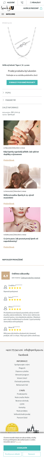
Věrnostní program (22, 375)
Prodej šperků (22, 394)
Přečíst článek (9, 160)
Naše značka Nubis (22, 397)
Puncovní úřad (22, 418)
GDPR (22, 404)
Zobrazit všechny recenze (30, 278)
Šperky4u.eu (7, 23)
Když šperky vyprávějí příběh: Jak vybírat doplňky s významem (21, 153)
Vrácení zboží (22, 378)
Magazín (22, 368)
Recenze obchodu (22, 401)
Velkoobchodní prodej (22, 414)
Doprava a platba (22, 371)
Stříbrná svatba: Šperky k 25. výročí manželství (19, 196)
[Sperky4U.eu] (7, 8)
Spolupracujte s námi (22, 365)
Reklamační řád (22, 385)
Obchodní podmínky (22, 381)
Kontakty (22, 407)
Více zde (18, 442)
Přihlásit (36, 3)
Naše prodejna (22, 411)
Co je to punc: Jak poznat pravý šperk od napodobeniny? (21, 240)
